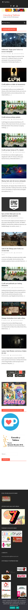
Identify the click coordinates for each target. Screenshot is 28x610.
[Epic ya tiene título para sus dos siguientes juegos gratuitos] (14, 204)
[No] (26, 604)
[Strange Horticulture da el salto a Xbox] (14, 308)
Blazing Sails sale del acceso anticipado (14, 181)
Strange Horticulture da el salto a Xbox (13, 318)
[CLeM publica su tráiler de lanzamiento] (14, 74)
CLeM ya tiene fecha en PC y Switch (13, 150)
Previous (12, 372)
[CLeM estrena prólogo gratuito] (14, 107)
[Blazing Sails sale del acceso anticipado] (14, 171)
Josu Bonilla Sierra (19, 183)
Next (20, 375)
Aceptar (12, 607)
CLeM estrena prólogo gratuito (11, 117)
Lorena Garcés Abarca (19, 53)
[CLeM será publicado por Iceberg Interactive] (14, 274)
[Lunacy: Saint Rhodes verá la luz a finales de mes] (14, 341)
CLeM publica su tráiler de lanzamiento (13, 84)
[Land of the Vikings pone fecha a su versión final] (14, 239)
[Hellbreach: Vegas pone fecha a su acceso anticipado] (14, 40)
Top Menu (6, 2)
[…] (20, 62)
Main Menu (7, 22)
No (17, 607)
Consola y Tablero (11, 15)
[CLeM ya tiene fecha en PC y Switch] (14, 140)
